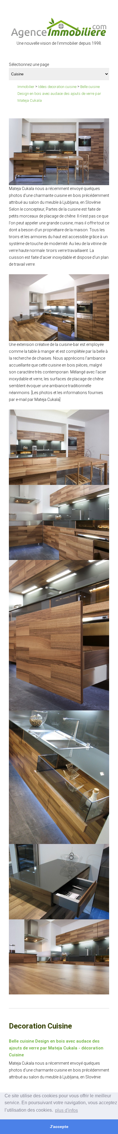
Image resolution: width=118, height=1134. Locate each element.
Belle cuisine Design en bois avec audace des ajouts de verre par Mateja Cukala (59, 94)
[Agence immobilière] (59, 27)
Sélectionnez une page (29, 64)
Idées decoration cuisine (57, 87)
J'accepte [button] (59, 1126)
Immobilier (25, 87)
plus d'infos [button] (66, 1110)
